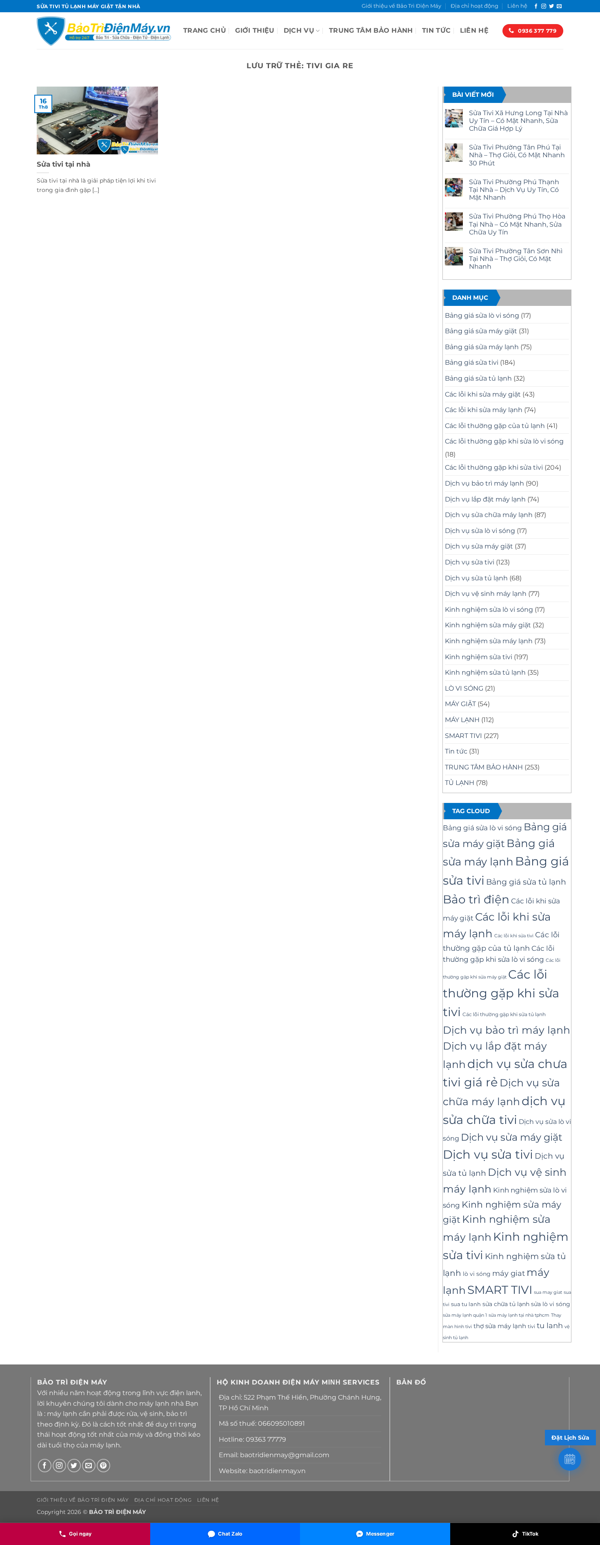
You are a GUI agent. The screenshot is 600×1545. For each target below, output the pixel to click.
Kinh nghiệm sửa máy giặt (488, 625)
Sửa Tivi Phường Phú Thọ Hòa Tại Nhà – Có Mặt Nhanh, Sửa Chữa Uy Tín (517, 224)
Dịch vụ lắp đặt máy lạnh (485, 499)
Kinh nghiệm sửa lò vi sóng (489, 609)
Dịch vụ (299, 30)
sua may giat (548, 1292)
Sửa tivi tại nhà (63, 164)
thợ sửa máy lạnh (499, 1326)
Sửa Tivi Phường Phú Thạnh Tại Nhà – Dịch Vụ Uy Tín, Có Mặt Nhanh (514, 189)
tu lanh (550, 1325)
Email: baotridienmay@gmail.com (274, 1455)
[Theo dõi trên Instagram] (543, 6)
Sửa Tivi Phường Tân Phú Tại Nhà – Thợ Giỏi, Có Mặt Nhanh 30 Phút (517, 155)
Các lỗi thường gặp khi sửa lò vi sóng (504, 441)
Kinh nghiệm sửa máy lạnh (489, 641)
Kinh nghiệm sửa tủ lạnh (485, 672)
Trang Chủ (204, 30)
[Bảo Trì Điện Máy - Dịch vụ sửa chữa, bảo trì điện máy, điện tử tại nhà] (104, 30)
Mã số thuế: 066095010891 (262, 1423)
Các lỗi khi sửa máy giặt (483, 394)
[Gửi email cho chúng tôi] (559, 6)
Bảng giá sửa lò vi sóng (482, 315)
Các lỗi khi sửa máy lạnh (483, 410)
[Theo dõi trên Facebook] (535, 6)
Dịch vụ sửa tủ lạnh (476, 578)
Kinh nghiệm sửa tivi (478, 657)
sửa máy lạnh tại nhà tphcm (519, 1315)
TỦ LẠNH (459, 783)
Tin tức (436, 30)
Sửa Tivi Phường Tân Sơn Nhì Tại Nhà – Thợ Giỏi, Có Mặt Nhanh (515, 258)
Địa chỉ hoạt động (474, 6)
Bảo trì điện (476, 899)
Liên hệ (517, 6)
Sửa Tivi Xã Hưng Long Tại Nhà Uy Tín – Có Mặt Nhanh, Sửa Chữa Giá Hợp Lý (518, 120)
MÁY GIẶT (460, 704)
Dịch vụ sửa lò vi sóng (480, 531)
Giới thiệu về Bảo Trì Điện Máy (401, 6)
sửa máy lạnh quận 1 (465, 1315)
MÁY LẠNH (462, 720)
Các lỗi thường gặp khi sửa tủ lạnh (504, 1014)
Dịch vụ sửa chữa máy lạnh (489, 515)
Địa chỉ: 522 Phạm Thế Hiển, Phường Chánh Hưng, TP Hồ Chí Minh (300, 1402)
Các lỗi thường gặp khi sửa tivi (494, 467)
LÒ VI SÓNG (464, 688)
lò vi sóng (477, 1274)
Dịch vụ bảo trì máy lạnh (484, 483)
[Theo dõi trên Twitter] (551, 6)
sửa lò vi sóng (550, 1304)
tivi (531, 1326)
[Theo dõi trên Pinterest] (103, 1465)
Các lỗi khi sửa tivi (513, 936)
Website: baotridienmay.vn (262, 1471)
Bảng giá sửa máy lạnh (482, 347)
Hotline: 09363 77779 (252, 1439)
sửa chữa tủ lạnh (505, 1304)
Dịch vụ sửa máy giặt (479, 546)
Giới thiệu (254, 30)
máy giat (508, 1273)
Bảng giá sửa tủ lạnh (478, 378)
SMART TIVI (463, 736)
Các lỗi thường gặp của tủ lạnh (495, 426)
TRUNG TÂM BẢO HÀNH (371, 30)
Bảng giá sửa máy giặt (481, 331)
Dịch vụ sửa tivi (469, 562)
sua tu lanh (466, 1304)
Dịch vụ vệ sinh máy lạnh (486, 593)
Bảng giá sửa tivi (471, 362)
